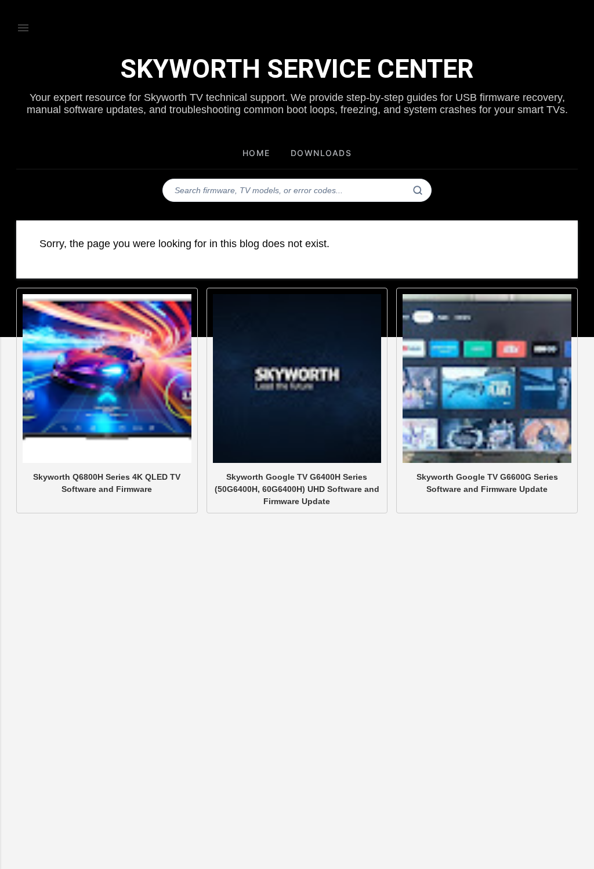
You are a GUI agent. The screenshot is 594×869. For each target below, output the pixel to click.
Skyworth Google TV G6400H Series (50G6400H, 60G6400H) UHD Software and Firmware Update (297, 489)
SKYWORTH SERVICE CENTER (297, 68)
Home (256, 153)
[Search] (418, 190)
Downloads (321, 153)
